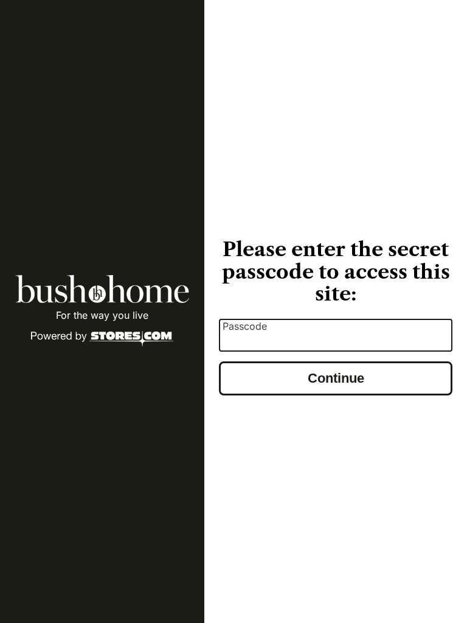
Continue (336, 378)
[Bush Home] (102, 289)
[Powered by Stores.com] (102, 339)
